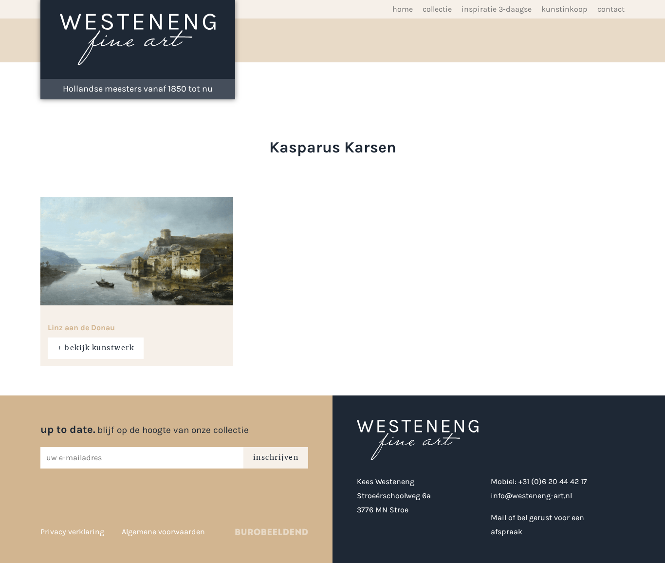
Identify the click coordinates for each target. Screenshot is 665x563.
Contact (611, 9)
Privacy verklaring (72, 531)
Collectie (437, 9)
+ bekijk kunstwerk (95, 347)
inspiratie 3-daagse (497, 9)
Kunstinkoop (564, 9)
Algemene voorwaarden (163, 531)
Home (402, 9)
